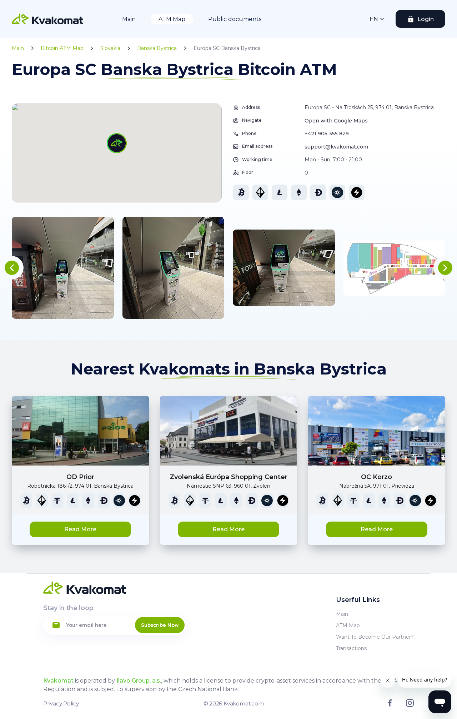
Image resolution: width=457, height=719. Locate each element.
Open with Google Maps (336, 120)
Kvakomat (58, 680)
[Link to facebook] (390, 705)
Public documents (234, 19)
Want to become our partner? (375, 637)
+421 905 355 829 (327, 133)
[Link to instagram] (410, 705)
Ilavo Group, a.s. (138, 680)
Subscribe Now (160, 625)
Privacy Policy (61, 703)
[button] (12, 268)
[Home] (47, 19)
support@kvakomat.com (336, 147)
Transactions (351, 648)
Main (129, 19)
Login (425, 19)
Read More (80, 529)
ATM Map (172, 19)
